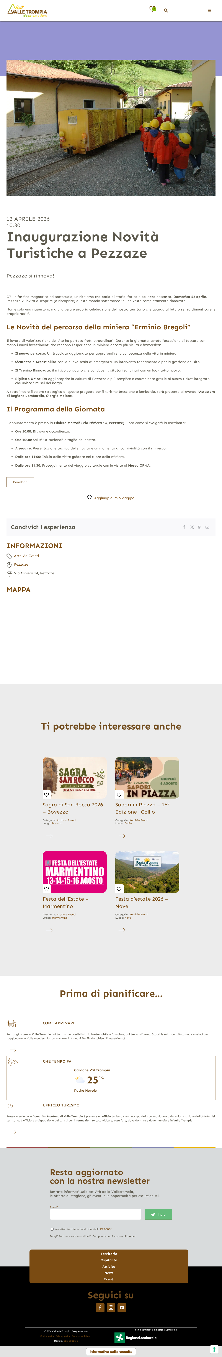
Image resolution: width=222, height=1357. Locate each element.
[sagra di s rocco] (75, 758)
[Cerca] (166, 10)
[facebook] (100, 1307)
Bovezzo (57, 823)
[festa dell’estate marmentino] (75, 853)
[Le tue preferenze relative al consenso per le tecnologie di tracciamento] (214, 1349)
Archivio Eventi (26, 556)
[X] (192, 527)
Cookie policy (47, 1336)
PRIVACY (105, 1229)
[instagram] (111, 1307)
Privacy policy (63, 1336)
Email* (54, 1207)
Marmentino (59, 917)
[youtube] (122, 1307)
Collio (128, 823)
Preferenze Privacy (82, 1336)
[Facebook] (184, 527)
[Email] (207, 527)
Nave (128, 917)
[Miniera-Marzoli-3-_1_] (111, 128)
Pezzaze (21, 564)
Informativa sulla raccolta (111, 1351)
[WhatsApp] (199, 527)
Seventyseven (71, 1341)
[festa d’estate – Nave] (147, 853)
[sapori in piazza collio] (147, 758)
